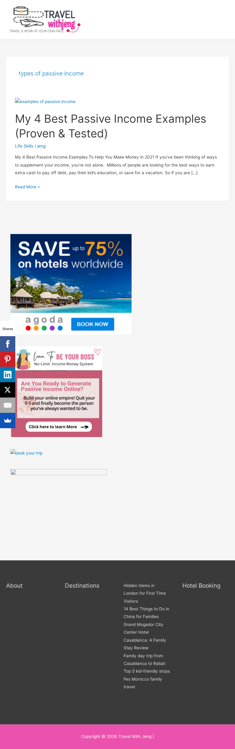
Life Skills (24, 146)
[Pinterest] (7, 359)
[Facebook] (7, 343)
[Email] (7, 405)
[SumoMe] (7, 420)
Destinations (82, 585)
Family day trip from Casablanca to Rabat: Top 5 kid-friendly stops (147, 663)
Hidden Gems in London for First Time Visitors (145, 593)
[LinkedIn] (7, 374)
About (14, 585)
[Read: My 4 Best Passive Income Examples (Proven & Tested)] (45, 101)
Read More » (27, 186)
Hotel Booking (201, 585)
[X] (7, 390)
